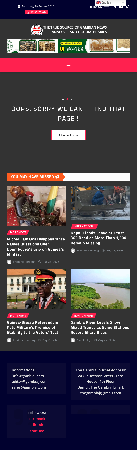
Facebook (37, 418)
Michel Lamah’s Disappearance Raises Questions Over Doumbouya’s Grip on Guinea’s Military (36, 246)
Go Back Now (69, 135)
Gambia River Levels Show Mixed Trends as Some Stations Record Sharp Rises (100, 327)
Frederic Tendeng (24, 261)
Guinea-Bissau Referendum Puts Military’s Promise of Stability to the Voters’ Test (32, 327)
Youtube (37, 430)
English (106, 2)
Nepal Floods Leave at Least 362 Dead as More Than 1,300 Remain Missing (98, 238)
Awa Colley (84, 340)
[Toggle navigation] (68, 65)
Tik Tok (37, 424)
